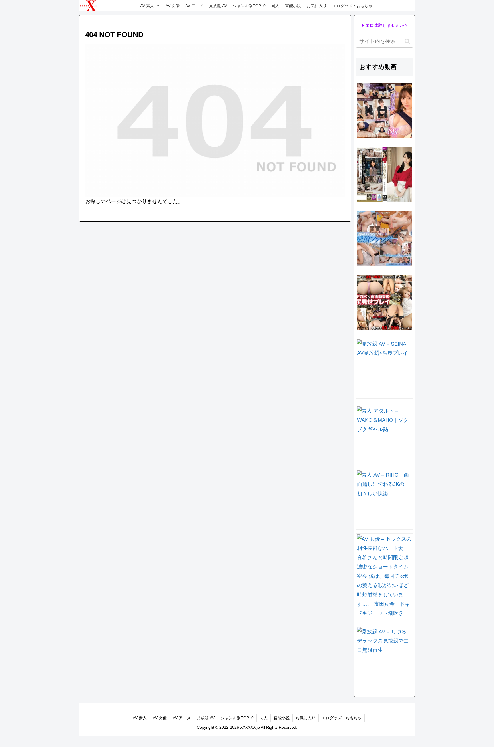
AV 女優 (173, 5)
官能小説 (293, 5)
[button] (407, 41)
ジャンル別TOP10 (249, 5)
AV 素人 (147, 5)
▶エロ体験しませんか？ (384, 25)
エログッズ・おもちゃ (352, 5)
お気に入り (317, 5)
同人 (275, 5)
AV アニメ (194, 5)
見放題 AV (218, 5)
